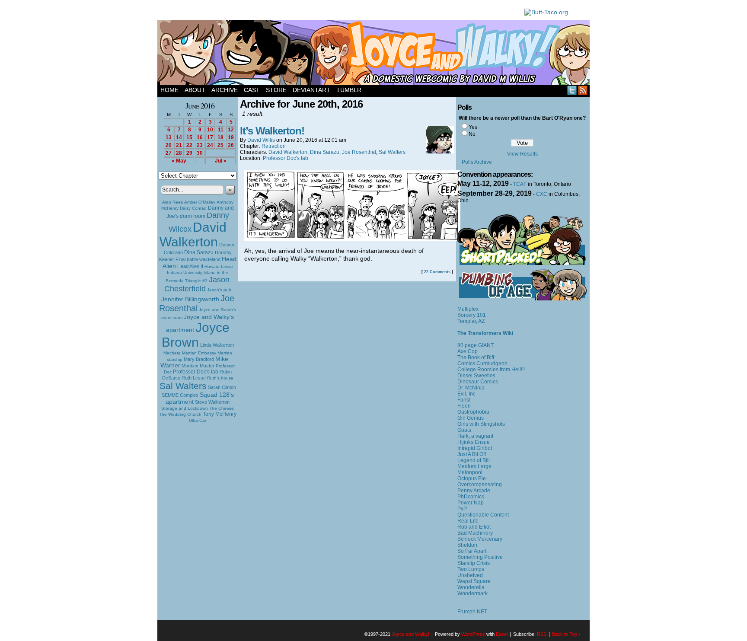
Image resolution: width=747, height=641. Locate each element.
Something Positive (480, 557)
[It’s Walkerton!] (352, 238)
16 (200, 137)
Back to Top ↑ (566, 634)
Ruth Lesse (194, 377)
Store (276, 89)
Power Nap (470, 503)
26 (231, 145)
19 (231, 137)
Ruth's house (220, 378)
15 (189, 137)
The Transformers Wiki (485, 333)
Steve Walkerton (212, 402)
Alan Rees (172, 202)
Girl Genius (470, 418)
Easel (502, 634)
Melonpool (469, 472)
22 (189, 145)
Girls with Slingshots (481, 424)
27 (169, 153)
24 (210, 145)
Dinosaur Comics (477, 382)
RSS (583, 90)
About (195, 89)
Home (169, 89)
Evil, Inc (466, 394)
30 (200, 153)
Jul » (221, 161)
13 (169, 137)
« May (179, 161)
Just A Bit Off (471, 454)
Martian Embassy (199, 353)
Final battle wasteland (198, 259)
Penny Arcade (473, 491)
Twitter (572, 90)
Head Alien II (190, 266)
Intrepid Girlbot (474, 448)
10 (210, 130)
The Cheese (221, 408)
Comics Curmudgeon (482, 363)
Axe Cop (467, 351)
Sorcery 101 (471, 315)
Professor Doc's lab (195, 371)
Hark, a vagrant (475, 436)
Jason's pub (219, 289)
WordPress (473, 634)
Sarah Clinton (222, 387)
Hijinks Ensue (473, 442)
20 (169, 145)
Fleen (464, 406)
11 (220, 130)
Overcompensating (479, 485)
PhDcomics (470, 497)
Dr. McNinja (471, 388)
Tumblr (348, 89)
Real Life (468, 521)
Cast (252, 89)
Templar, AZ (471, 321)
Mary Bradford (199, 359)
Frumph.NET (472, 612)
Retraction (274, 146)
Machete (172, 353)
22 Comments (437, 272)
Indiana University (184, 272)
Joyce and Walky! (374, 53)
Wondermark (472, 593)
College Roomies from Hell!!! (491, 370)
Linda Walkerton (217, 345)
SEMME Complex (180, 395)
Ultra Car (197, 420)
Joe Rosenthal (196, 303)
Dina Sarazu (199, 252)
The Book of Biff (475, 357)
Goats (464, 430)
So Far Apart (471, 551)
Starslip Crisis (473, 563)
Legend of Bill (473, 460)
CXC (541, 194)
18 (220, 137)
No (472, 134)
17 (210, 137)
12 (231, 130)
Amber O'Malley (199, 202)
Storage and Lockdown (184, 408)
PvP (462, 509)
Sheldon (467, 545)
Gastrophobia (473, 412)
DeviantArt (311, 89)
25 (220, 145)
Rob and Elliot (474, 527)
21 (179, 145)
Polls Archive (477, 162)
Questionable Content (483, 515)
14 (179, 137)
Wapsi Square (474, 581)
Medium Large (474, 466)
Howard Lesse (218, 266)
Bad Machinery (475, 533)
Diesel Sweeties (476, 376)
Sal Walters (183, 386)
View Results (522, 154)
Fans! (463, 400)
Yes (473, 127)
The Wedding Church (180, 414)
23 (200, 145)
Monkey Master (198, 365)
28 (179, 153)
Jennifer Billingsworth (190, 299)
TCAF (520, 184)
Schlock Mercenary (479, 539)
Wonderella (471, 587)
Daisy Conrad (193, 208)
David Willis (261, 140)
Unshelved (470, 575)
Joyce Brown (196, 334)
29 (189, 153)
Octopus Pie (471, 478)
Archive (224, 89)
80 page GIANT (475, 345)
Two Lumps (470, 569)
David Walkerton (193, 234)
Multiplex (468, 309)
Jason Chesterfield (197, 284)
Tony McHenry (219, 414)
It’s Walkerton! (272, 131)
